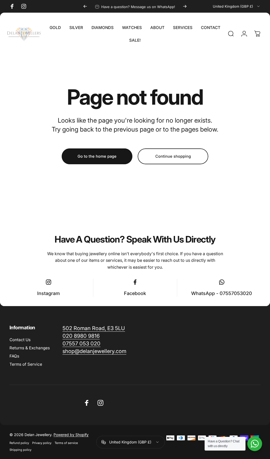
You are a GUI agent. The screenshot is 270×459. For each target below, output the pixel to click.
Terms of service (66, 443)
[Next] (185, 6)
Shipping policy (20, 450)
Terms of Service (25, 364)
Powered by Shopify (71, 434)
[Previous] (85, 6)
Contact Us (20, 339)
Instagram (48, 293)
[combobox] (237, 6)
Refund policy (19, 443)
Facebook (135, 293)
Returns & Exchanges (29, 347)
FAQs (14, 356)
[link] (94, 351)
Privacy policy (41, 443)
